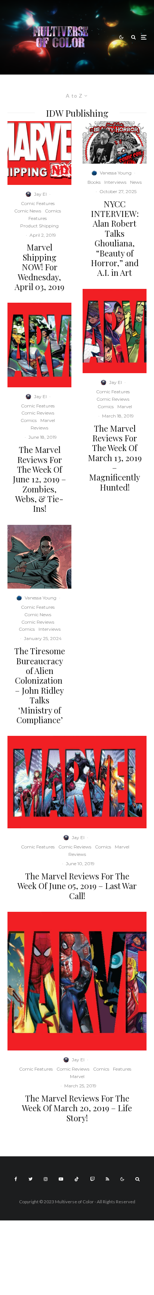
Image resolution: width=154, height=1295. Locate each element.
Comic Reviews (37, 413)
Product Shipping (39, 226)
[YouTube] (61, 1179)
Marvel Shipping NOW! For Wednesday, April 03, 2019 (39, 267)
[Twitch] (92, 1179)
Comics (53, 211)
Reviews (39, 428)
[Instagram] (45, 1179)
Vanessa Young (40, 598)
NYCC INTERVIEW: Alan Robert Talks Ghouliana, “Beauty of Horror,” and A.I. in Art (115, 238)
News (136, 182)
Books (94, 182)
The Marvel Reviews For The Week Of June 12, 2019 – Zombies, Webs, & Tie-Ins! (39, 479)
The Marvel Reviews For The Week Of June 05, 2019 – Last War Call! (77, 886)
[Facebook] (16, 1179)
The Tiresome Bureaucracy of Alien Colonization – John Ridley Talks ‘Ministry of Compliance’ (39, 685)
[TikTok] (76, 1179)
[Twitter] (30, 1179)
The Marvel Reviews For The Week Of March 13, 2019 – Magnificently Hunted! (115, 457)
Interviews (49, 629)
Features (37, 218)
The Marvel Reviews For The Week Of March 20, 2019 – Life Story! (77, 1108)
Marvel (47, 420)
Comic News (27, 211)
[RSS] (107, 1179)
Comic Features (38, 203)
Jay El (40, 194)
